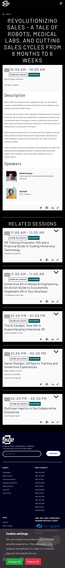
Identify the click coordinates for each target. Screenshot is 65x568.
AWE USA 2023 (39, 490)
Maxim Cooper (26, 173)
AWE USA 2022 (39, 496)
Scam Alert (6, 490)
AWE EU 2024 (39, 479)
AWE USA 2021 (39, 500)
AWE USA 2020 (40, 503)
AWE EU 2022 (39, 493)
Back (8, 14)
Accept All (14, 561)
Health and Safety (8, 486)
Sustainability (7, 472)
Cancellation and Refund (10, 483)
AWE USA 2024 (39, 483)
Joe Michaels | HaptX (12, 416)
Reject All (33, 561)
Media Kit (5, 522)
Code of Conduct (7, 476)
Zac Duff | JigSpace (11, 85)
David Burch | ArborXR (12, 253)
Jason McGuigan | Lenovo (13, 333)
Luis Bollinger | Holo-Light (13, 295)
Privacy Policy (7, 493)
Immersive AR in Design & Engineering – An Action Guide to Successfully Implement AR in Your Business (32, 287)
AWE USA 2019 (39, 510)
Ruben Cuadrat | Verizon (13, 371)
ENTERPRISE (34, 75)
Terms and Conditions (9, 479)
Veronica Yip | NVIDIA (12, 374)
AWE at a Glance (7, 526)
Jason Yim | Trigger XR (12, 378)
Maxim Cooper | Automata (13, 79)
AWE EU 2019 (39, 507)
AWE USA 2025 (39, 476)
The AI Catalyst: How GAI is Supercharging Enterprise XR (24, 327)
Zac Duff (23, 191)
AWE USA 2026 (39, 472)
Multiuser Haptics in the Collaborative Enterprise (30, 410)
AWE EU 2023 (39, 486)
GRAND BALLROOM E (18, 75)
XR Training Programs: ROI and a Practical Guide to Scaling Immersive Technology (29, 246)
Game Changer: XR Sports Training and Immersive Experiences (31, 365)
